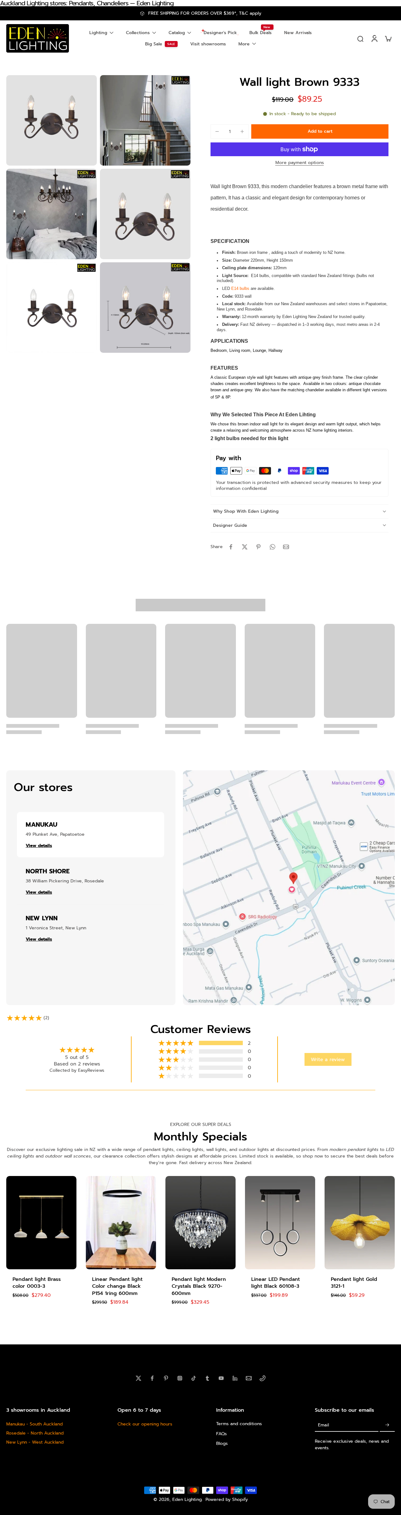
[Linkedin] (235, 1378)
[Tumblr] (207, 1378)
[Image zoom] (51, 120)
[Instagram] (180, 1378)
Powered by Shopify (227, 1499)
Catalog (177, 32)
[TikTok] (193, 1378)
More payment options (299, 163)
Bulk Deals (260, 32)
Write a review (328, 1059)
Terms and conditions (239, 1424)
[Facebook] (152, 1378)
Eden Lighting (187, 1499)
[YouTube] (221, 1378)
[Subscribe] (387, 1425)
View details (39, 845)
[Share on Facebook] (231, 547)
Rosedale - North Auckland (35, 1433)
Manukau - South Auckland (34, 1424)
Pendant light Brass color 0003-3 (37, 1283)
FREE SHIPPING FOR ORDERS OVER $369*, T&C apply (204, 13)
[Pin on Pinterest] (258, 547)
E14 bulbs (240, 288)
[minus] (217, 131)
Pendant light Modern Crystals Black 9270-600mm (199, 1286)
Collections (138, 32)
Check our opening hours (144, 1424)
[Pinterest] (166, 1378)
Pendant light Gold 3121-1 (354, 1283)
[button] (319, 131)
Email (323, 1425)
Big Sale (153, 44)
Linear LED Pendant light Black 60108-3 (275, 1283)
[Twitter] (138, 1378)
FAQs (221, 1433)
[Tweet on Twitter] (245, 547)
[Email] (249, 1378)
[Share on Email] (286, 547)
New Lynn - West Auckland (35, 1442)
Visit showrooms (208, 44)
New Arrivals (298, 32)
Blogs (222, 1443)
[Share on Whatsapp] (272, 547)
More (244, 44)
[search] (360, 38)
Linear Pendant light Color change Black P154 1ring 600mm (117, 1286)
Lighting (98, 32)
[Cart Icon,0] (388, 38)
